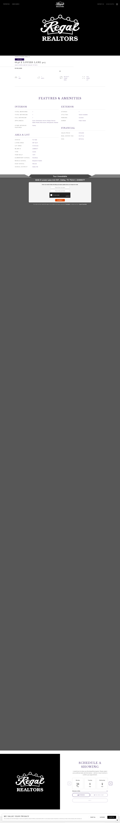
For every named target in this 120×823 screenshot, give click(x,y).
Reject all (92, 817)
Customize (102, 817)
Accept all (111, 817)
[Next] (110, 783)
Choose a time (76, 791)
